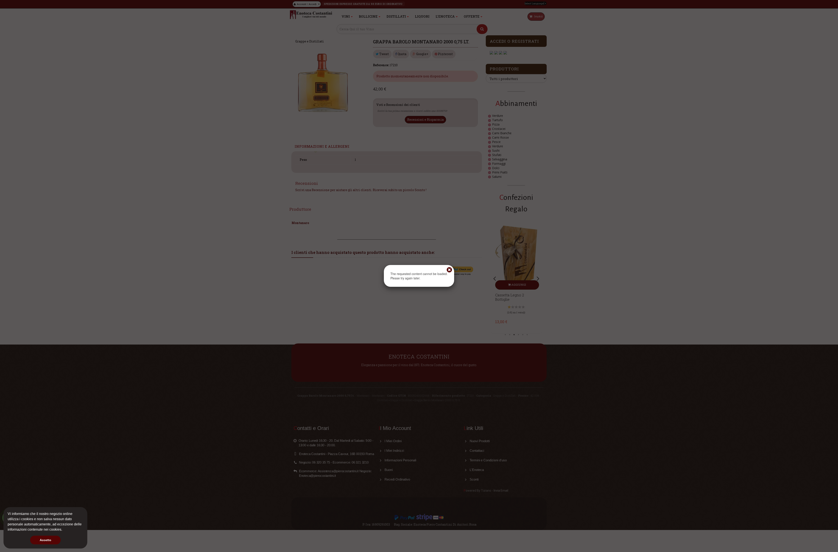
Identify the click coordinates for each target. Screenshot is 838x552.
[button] (63, 530)
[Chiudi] (449, 270)
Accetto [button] (45, 540)
